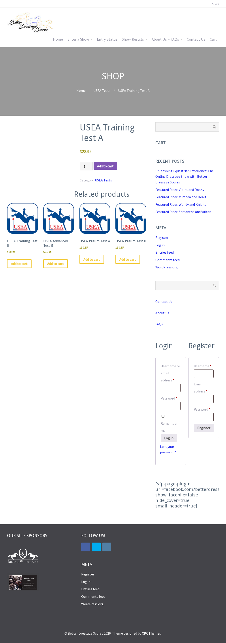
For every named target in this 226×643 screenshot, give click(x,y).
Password (171, 398)
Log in (160, 245)
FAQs (159, 324)
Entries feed (164, 252)
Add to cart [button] (19, 263)
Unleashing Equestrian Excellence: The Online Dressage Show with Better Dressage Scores (184, 176)
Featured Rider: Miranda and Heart (181, 197)
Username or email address (171, 373)
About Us (162, 313)
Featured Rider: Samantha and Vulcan (183, 211)
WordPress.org (166, 267)
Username (204, 366)
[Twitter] (96, 547)
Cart (213, 39)
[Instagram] (106, 547)
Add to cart (105, 166)
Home (58, 39)
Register (161, 237)
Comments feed (167, 260)
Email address (204, 387)
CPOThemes (151, 633)
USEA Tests (101, 90)
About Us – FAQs (165, 39)
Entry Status (107, 39)
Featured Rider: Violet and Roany (179, 189)
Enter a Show (78, 39)
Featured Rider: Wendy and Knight (180, 204)
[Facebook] (85, 547)
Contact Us (196, 39)
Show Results (133, 39)
